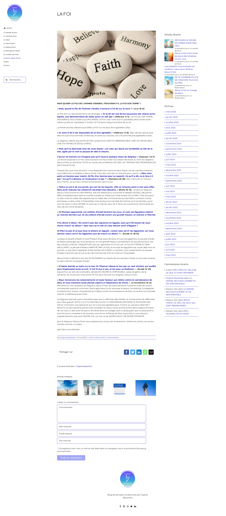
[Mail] (128, 506)
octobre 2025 (172, 122)
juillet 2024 (171, 154)
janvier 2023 (171, 207)
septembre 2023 (174, 181)
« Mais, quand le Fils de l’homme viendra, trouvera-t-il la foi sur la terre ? (94, 109)
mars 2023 (171, 197)
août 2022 (170, 234)
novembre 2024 (173, 143)
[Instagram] (124, 506)
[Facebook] (120, 506)
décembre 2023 (173, 170)
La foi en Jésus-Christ (96, 337)
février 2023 (171, 202)
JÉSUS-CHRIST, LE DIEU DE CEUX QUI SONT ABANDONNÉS (181, 303)
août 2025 (170, 128)
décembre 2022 (173, 212)
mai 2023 (170, 191)
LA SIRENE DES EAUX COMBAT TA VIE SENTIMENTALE (181, 281)
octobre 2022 (172, 223)
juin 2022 (170, 244)
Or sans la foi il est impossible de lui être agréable (85, 133)
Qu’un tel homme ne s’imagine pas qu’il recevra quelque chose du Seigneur (98, 157)
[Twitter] (131, 506)
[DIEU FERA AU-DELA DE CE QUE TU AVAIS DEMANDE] (145, 388)
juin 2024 (170, 159)
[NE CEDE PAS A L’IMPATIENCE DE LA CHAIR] (93, 388)
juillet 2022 (171, 239)
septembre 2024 (174, 149)
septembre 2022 (174, 228)
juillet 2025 (171, 133)
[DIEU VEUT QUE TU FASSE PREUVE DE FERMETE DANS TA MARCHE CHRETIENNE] (119, 388)
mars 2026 (171, 112)
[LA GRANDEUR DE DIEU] (67, 388)
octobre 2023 (172, 175)
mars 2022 (171, 255)
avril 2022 (170, 250)
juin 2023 (170, 186)
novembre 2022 (173, 218)
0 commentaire (113, 337)
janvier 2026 (172, 117)
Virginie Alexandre (67, 337)
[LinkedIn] (135, 506)
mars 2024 (171, 165)
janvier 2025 (171, 138)
